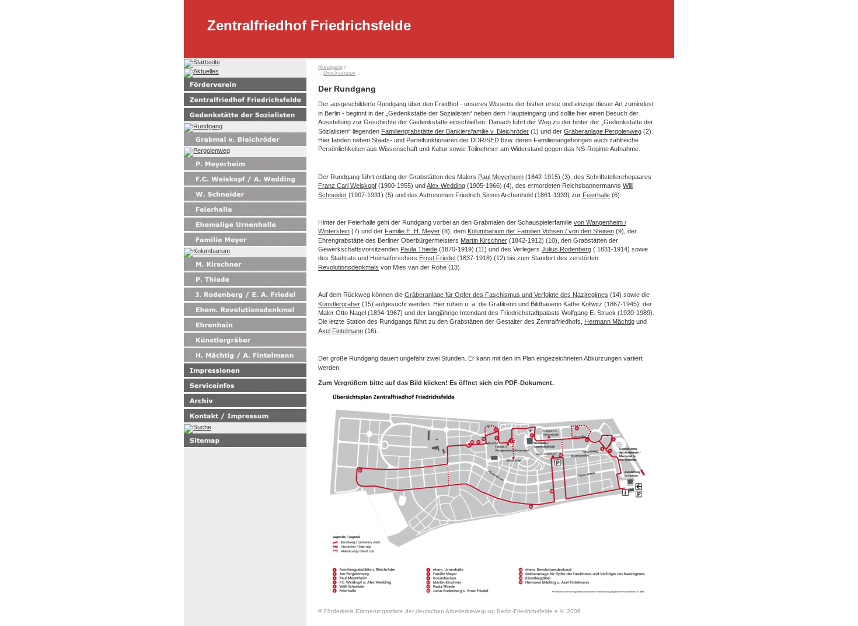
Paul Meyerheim (501, 176)
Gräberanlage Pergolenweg (602, 131)
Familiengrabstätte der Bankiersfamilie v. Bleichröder (455, 131)
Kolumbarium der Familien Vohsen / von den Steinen (541, 231)
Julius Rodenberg (566, 249)
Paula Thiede (418, 249)
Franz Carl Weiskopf (347, 185)
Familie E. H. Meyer (412, 231)
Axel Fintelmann (340, 330)
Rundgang (330, 67)
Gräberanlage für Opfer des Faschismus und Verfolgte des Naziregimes (506, 294)
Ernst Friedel (437, 257)
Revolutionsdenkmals (348, 267)
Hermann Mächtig (609, 321)
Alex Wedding (446, 185)
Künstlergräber (339, 303)
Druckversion (339, 73)
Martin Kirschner (484, 240)
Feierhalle (596, 194)
